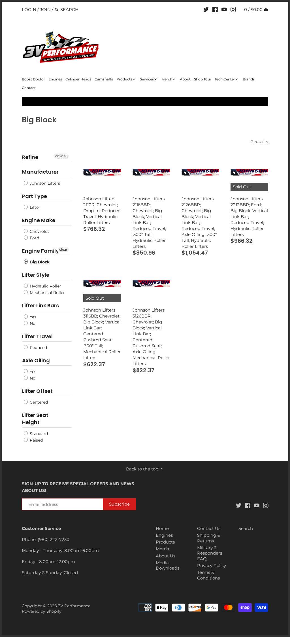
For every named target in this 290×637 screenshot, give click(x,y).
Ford (34, 237)
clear (63, 249)
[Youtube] (224, 9)
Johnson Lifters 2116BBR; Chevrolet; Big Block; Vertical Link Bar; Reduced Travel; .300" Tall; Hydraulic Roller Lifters (149, 222)
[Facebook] (215, 9)
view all (61, 156)
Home (162, 528)
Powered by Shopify (41, 611)
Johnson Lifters (44, 183)
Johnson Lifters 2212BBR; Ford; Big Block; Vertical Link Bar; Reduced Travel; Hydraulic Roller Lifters (249, 216)
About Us (165, 556)
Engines (164, 535)
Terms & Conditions (208, 575)
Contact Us (208, 528)
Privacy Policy (211, 565)
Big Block (39, 262)
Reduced (38, 347)
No (32, 323)
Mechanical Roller (47, 292)
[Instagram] (233, 9)
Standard (38, 433)
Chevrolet (39, 231)
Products (165, 542)
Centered (38, 402)
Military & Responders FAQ (209, 553)
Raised (36, 440)
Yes (32, 316)
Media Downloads (167, 565)
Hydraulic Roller (45, 286)
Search (245, 528)
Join (45, 9)
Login (29, 9)
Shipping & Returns (208, 538)
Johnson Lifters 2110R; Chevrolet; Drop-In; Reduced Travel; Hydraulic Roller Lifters (102, 210)
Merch (162, 548)
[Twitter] (206, 9)
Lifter (34, 207)
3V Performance (74, 606)
